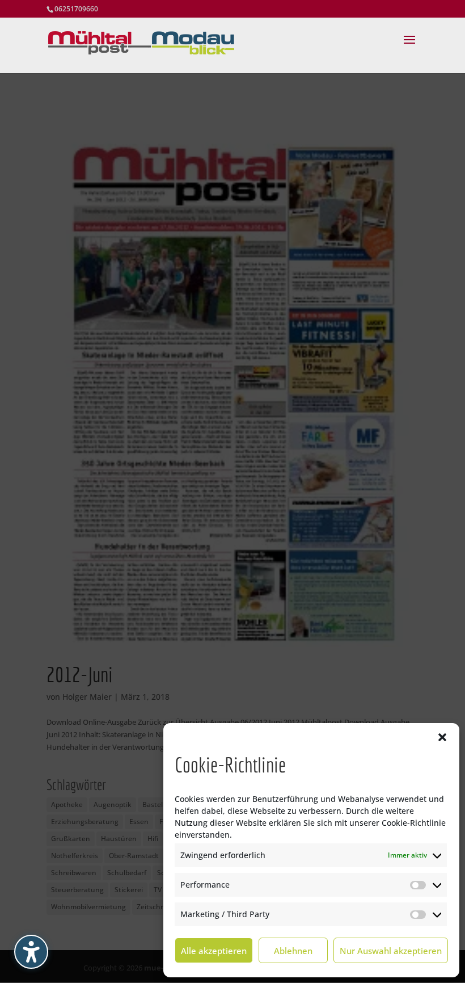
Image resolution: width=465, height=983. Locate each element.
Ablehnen (293, 950)
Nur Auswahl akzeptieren (391, 950)
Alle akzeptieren (214, 950)
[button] (442, 737)
